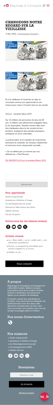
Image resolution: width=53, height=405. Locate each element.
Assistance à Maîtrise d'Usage (18, 200)
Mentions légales (26, 393)
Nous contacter (24, 264)
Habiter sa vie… (15, 252)
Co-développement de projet (18, 204)
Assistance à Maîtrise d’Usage (23, 341)
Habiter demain (12, 211)
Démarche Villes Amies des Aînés (20, 207)
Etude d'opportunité (14, 197)
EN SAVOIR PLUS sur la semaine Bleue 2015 (25, 160)
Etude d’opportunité (18, 338)
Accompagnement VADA (21, 347)
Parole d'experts (12, 214)
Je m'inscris (26, 384)
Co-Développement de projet (23, 344)
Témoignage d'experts (28, 34)
